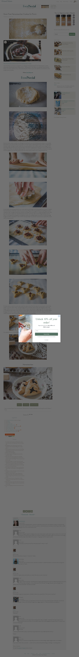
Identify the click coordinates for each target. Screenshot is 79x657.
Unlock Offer (46, 334)
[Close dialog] (59, 316)
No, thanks (46, 339)
